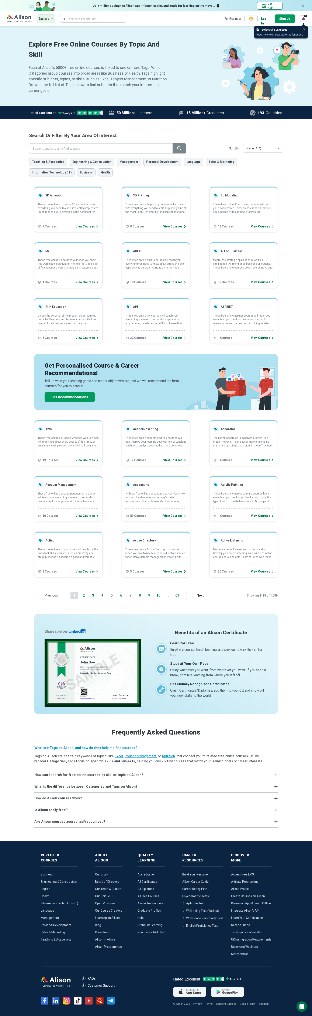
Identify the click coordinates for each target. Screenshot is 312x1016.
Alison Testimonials (151, 903)
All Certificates (147, 881)
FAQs (92, 978)
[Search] (64, 19)
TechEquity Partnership (246, 932)
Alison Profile (240, 889)
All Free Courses (148, 896)
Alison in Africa (105, 939)
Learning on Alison (107, 917)
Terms (209, 1003)
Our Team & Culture (108, 889)
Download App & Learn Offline (251, 903)
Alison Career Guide (195, 881)
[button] (156, 748)
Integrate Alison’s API (245, 910)
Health (105, 172)
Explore (44, 18)
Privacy (197, 1003)
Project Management (140, 756)
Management (128, 161)
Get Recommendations (69, 397)
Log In (264, 19)
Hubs (141, 917)
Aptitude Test (195, 903)
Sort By (234, 148)
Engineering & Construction (91, 161)
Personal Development (162, 161)
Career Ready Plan (194, 889)
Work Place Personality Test (204, 918)
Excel (119, 756)
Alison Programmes (108, 946)
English (45, 889)
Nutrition (168, 756)
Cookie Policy (248, 1003)
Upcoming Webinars (244, 946)
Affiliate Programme (245, 881)
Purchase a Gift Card (151, 932)
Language (194, 161)
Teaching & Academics (48, 161)
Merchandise (240, 954)
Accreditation (147, 874)
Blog (98, 925)
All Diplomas (146, 889)
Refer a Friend (240, 925)
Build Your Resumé (195, 874)
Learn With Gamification (247, 917)
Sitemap (263, 1003)
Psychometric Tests (195, 896)
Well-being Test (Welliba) (202, 910)
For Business (233, 18)
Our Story (101, 874)
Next (201, 595)
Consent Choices (226, 1003)
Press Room (103, 932)
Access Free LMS (242, 874)
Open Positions (105, 903)
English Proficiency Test (202, 925)
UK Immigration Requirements (251, 939)
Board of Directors (107, 881)
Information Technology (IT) (52, 172)
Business (86, 172)
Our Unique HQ (105, 896)
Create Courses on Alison (248, 896)
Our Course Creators (108, 910)
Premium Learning (150, 925)
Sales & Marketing (222, 161)
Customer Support (101, 985)
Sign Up (285, 18)
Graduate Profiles (149, 910)
